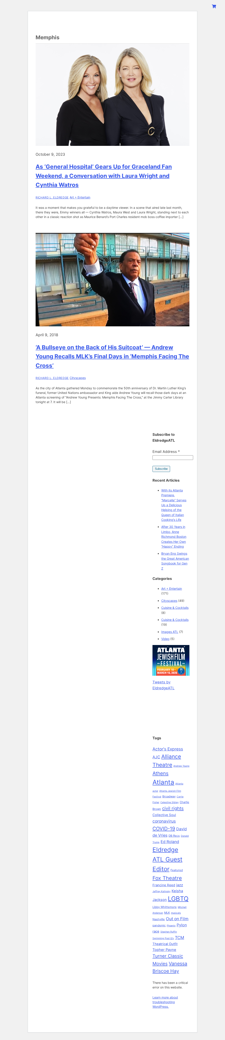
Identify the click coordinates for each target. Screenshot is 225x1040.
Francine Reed (163, 885)
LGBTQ (178, 898)
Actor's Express (167, 749)
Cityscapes (78, 378)
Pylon (182, 925)
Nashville (158, 919)
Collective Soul (164, 815)
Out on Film (177, 918)
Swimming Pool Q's (163, 938)
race (155, 931)
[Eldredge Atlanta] (63, 22)
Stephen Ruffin (168, 931)
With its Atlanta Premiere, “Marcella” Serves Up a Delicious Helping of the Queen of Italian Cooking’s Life (173, 505)
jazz (179, 885)
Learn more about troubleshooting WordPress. (165, 1001)
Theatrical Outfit (165, 944)
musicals (176, 912)
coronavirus (164, 821)
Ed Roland (170, 841)
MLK (167, 912)
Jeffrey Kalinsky (161, 891)
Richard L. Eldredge (52, 197)
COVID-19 (163, 828)
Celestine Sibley (169, 802)
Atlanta (163, 782)
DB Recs (174, 835)
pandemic (159, 925)
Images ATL (169, 632)
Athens (160, 773)
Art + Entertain (80, 197)
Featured (177, 870)
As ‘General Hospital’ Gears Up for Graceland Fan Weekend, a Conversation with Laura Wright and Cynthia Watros (104, 175)
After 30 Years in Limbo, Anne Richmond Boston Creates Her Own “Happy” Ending (173, 536)
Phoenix (171, 925)
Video (165, 639)
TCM (179, 937)
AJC (156, 757)
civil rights (173, 808)
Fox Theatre (167, 878)
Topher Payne (164, 949)
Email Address (166, 451)
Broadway (169, 796)
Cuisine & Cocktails (175, 607)
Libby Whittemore (164, 907)
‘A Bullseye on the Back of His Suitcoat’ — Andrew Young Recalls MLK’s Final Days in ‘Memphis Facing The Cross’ (112, 356)
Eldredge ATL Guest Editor (167, 859)
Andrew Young (181, 766)
